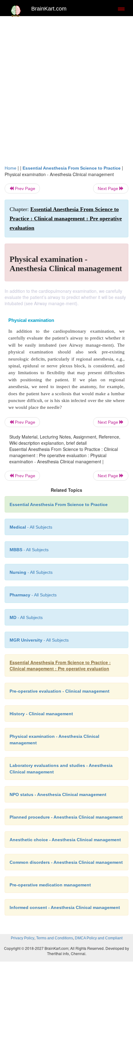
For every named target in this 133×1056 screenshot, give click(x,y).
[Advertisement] (66, 88)
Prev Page (24, 188)
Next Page (108, 188)
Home (10, 168)
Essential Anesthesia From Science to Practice (72, 168)
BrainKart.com (48, 9)
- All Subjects (39, 640)
